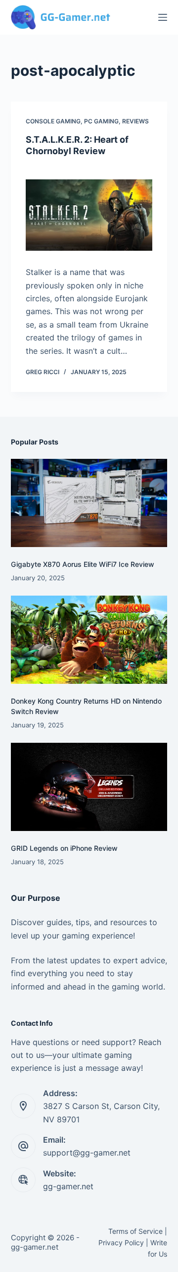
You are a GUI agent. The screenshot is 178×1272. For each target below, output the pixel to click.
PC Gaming (101, 121)
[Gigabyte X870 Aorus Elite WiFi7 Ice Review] (89, 503)
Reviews (135, 121)
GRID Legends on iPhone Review (64, 848)
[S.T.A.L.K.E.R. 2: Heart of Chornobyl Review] (89, 215)
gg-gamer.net (68, 1186)
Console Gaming (53, 121)
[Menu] (162, 17)
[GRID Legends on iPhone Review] (89, 787)
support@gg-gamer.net (87, 1153)
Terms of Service (135, 1231)
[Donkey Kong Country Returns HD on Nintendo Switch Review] (89, 640)
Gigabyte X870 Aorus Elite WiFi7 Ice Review (82, 564)
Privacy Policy (121, 1242)
